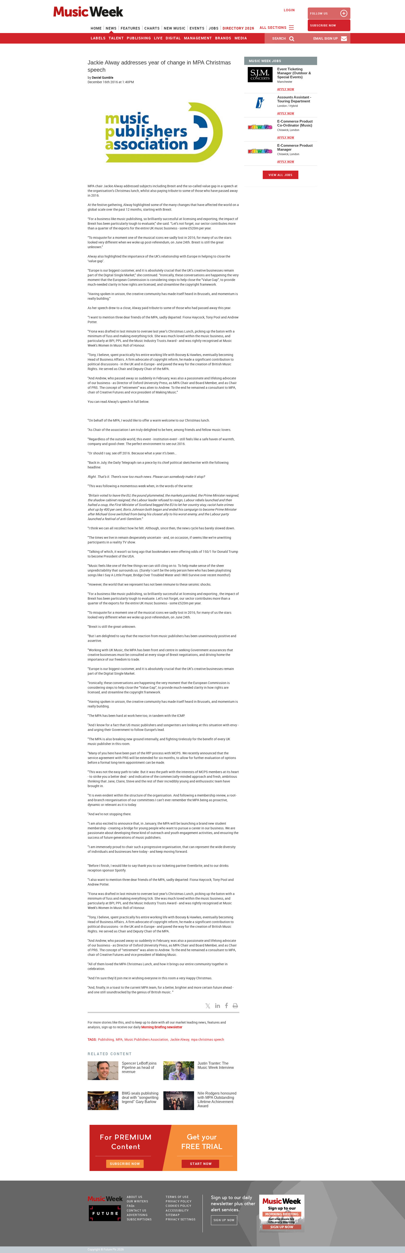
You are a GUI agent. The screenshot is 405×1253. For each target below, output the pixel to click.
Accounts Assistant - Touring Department (294, 99)
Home (96, 28)
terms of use (177, 1197)
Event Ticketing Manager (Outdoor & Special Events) (294, 73)
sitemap (173, 1215)
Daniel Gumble (102, 77)
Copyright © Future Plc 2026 (106, 1249)
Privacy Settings (180, 1219)
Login (289, 10)
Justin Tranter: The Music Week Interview (216, 1065)
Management (198, 38)
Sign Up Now (224, 1220)
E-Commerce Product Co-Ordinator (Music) (295, 123)
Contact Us (136, 1210)
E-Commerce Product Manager (295, 147)
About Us (134, 1197)
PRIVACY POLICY (178, 1201)
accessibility (177, 1210)
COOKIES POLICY (178, 1206)
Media (241, 38)
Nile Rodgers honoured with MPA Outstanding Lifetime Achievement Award (217, 1099)
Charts (152, 28)
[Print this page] (236, 1005)
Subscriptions (139, 1219)
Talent (116, 38)
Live (158, 38)
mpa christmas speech (207, 1039)
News (111, 28)
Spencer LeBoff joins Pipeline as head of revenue (139, 1067)
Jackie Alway (179, 1039)
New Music (175, 28)
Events (197, 28)
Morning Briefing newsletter (161, 1027)
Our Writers (137, 1201)
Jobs (214, 28)
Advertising (137, 1215)
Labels (98, 38)
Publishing (139, 38)
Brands (223, 38)
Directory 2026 (238, 28)
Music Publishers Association (146, 1039)
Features (130, 28)
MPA (119, 1039)
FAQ (131, 1206)
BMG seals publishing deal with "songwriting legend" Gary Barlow (140, 1097)
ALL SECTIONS (274, 27)
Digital (173, 38)
